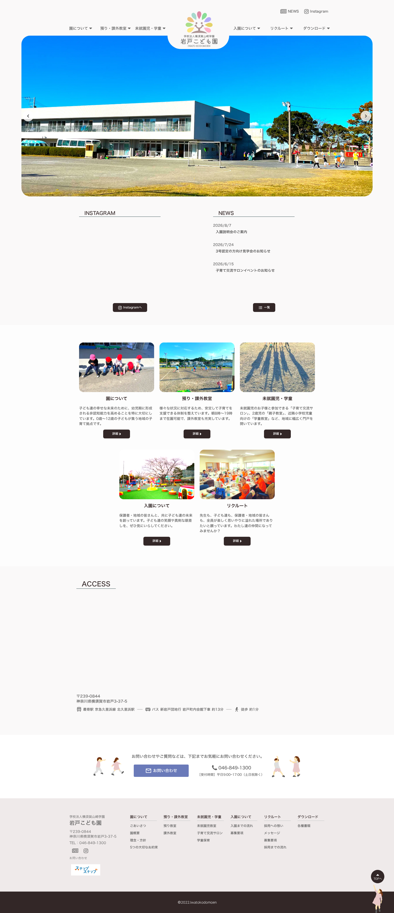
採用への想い (273, 825)
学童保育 (203, 840)
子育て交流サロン (210, 833)
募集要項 (237, 833)
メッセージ (272, 833)
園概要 (135, 833)
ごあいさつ (138, 825)
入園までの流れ (242, 825)
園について (138, 816)
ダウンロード (308, 816)
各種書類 (304, 825)
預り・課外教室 (175, 816)
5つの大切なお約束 (144, 847)
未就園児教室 (206, 825)
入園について (241, 816)
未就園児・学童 (209, 816)
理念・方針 (138, 840)
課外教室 (169, 833)
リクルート (272, 816)
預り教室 (169, 825)
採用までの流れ (275, 847)
